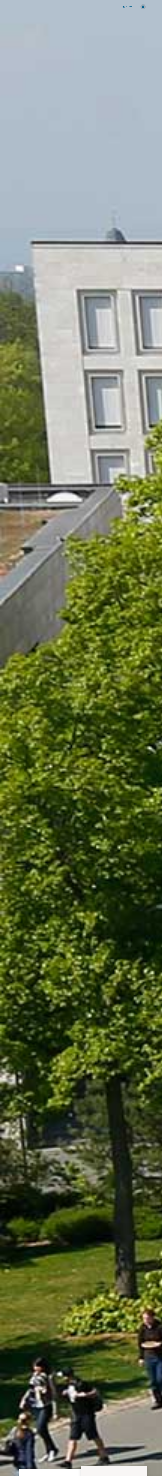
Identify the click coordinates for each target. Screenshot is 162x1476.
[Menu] (143, 6)
